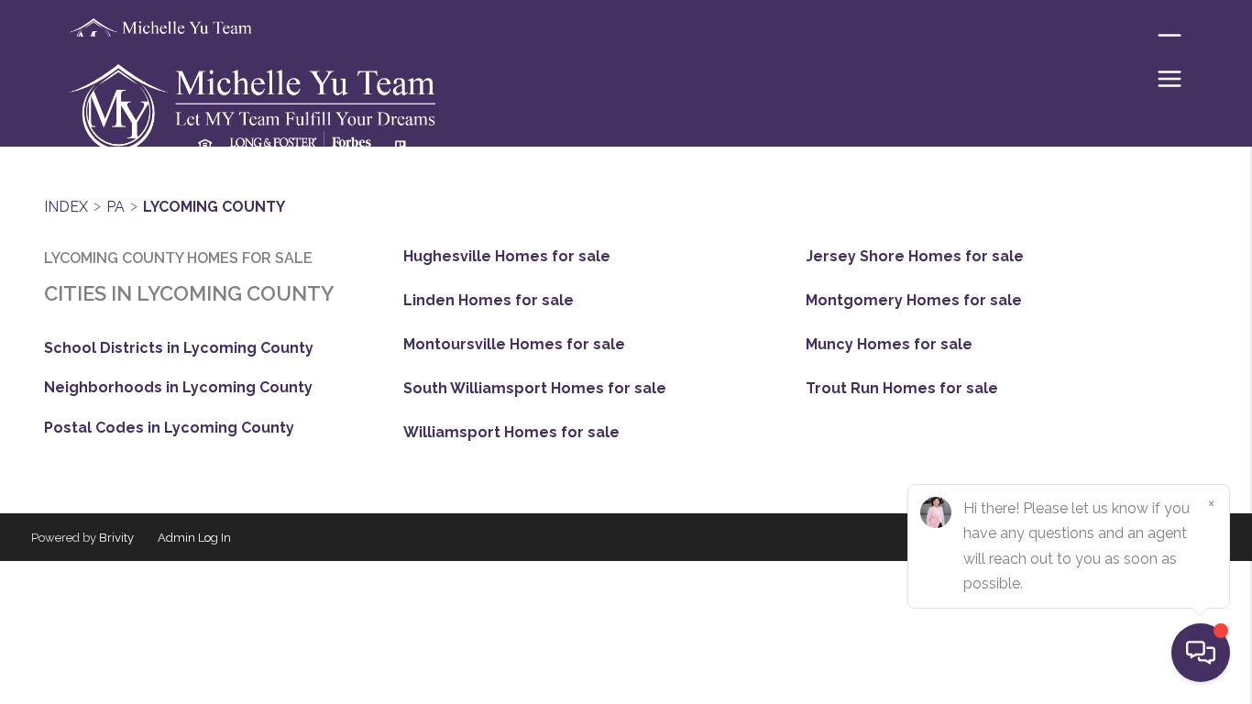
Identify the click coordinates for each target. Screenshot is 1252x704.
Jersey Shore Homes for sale (915, 256)
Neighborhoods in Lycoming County (178, 387)
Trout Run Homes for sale (902, 388)
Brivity (116, 537)
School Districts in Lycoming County (178, 348)
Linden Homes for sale (488, 300)
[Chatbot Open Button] (1200, 652)
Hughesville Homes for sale (506, 256)
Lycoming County (214, 206)
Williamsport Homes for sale (511, 432)
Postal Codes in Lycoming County (169, 427)
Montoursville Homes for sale (514, 344)
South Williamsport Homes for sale (534, 388)
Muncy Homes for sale (889, 344)
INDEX (66, 206)
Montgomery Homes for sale (914, 300)
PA (115, 206)
